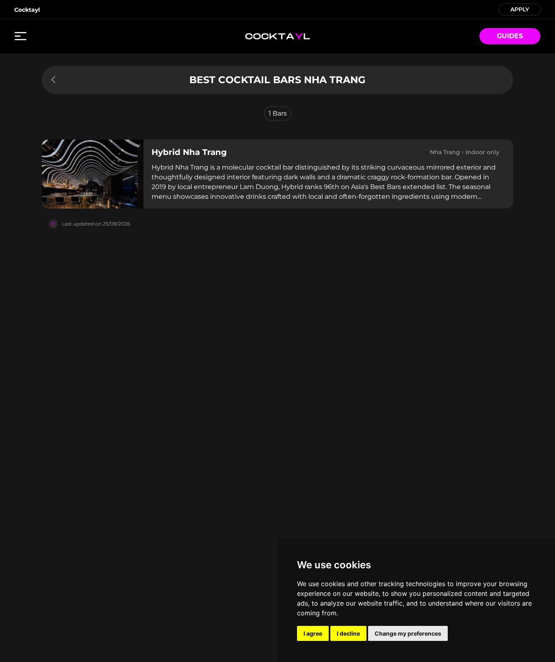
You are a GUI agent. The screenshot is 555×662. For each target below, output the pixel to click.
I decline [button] (348, 633)
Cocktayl (27, 9)
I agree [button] (313, 633)
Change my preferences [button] (408, 633)
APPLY (519, 9)
